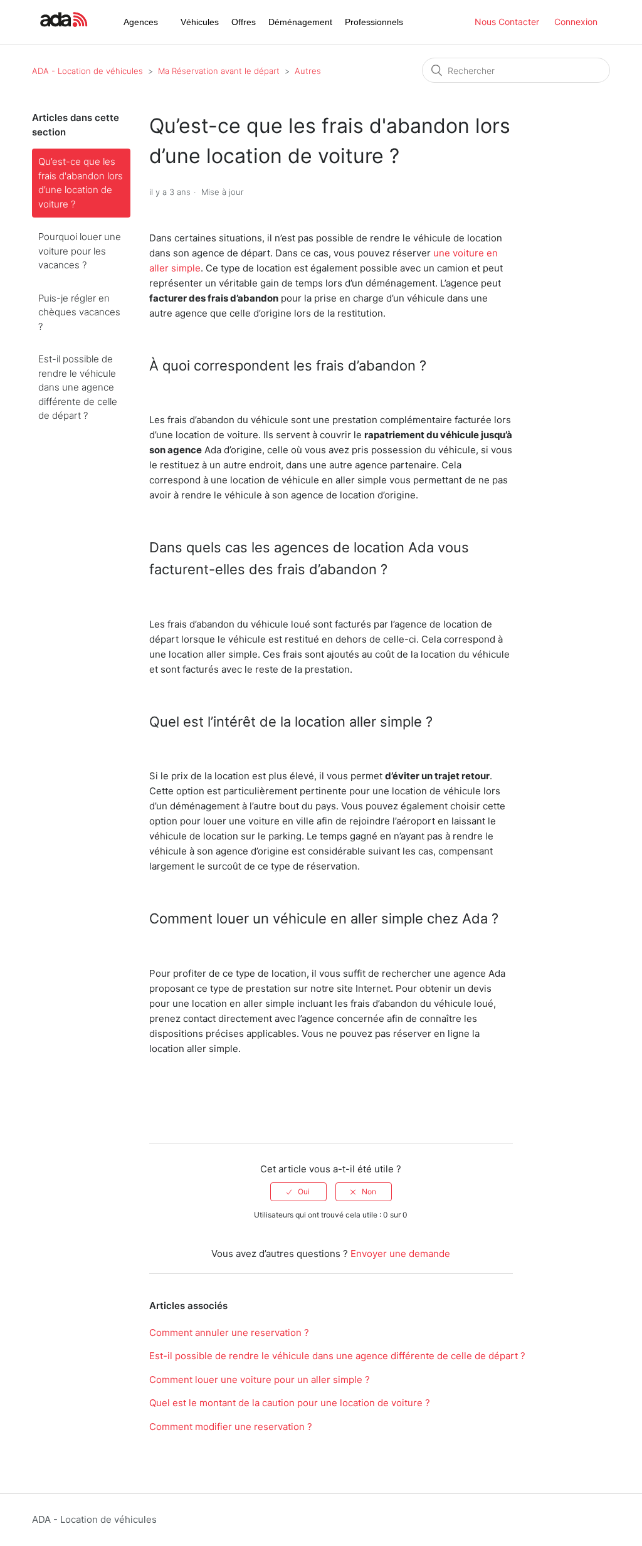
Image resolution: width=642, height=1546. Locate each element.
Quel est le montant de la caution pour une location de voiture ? (289, 1403)
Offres (243, 22)
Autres (308, 71)
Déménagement (300, 22)
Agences (141, 22)
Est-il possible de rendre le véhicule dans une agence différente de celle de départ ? (77, 387)
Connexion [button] (575, 21)
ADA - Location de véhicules (87, 71)
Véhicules (200, 22)
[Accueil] (62, 28)
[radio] (298, 1191)
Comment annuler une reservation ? (229, 1332)
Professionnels (374, 22)
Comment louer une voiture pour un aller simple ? (259, 1380)
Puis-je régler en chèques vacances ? (79, 312)
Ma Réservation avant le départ (219, 71)
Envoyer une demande (400, 1253)
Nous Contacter (507, 21)
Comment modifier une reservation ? (230, 1427)
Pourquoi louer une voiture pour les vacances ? (79, 251)
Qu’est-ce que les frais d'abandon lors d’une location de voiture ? (80, 182)
